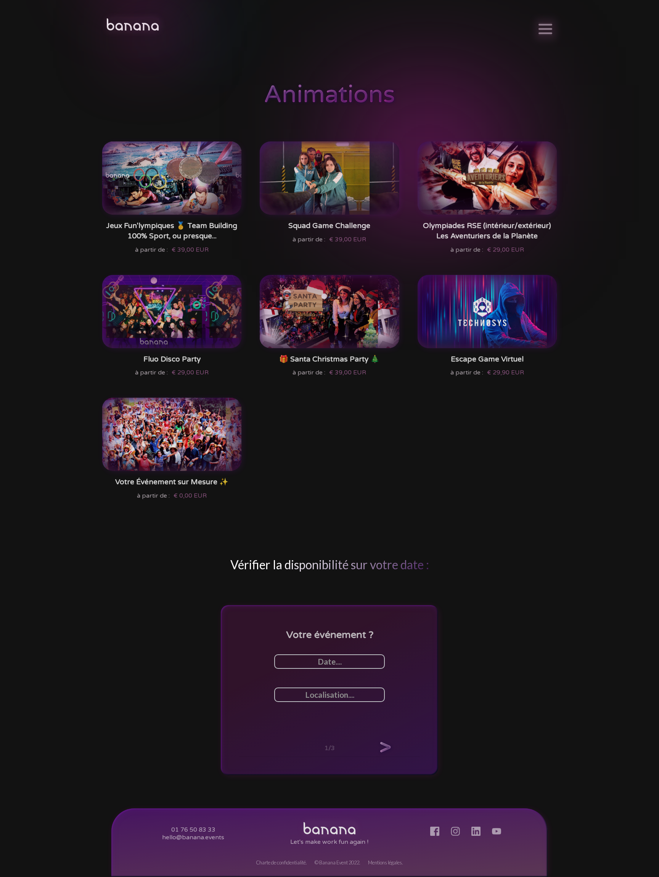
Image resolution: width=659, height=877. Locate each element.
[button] (385, 747)
